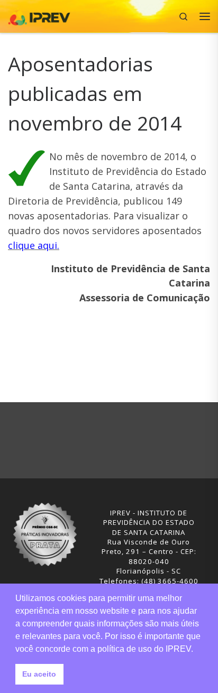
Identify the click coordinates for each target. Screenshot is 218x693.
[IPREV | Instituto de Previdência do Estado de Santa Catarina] (39, 15)
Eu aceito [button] (39, 674)
